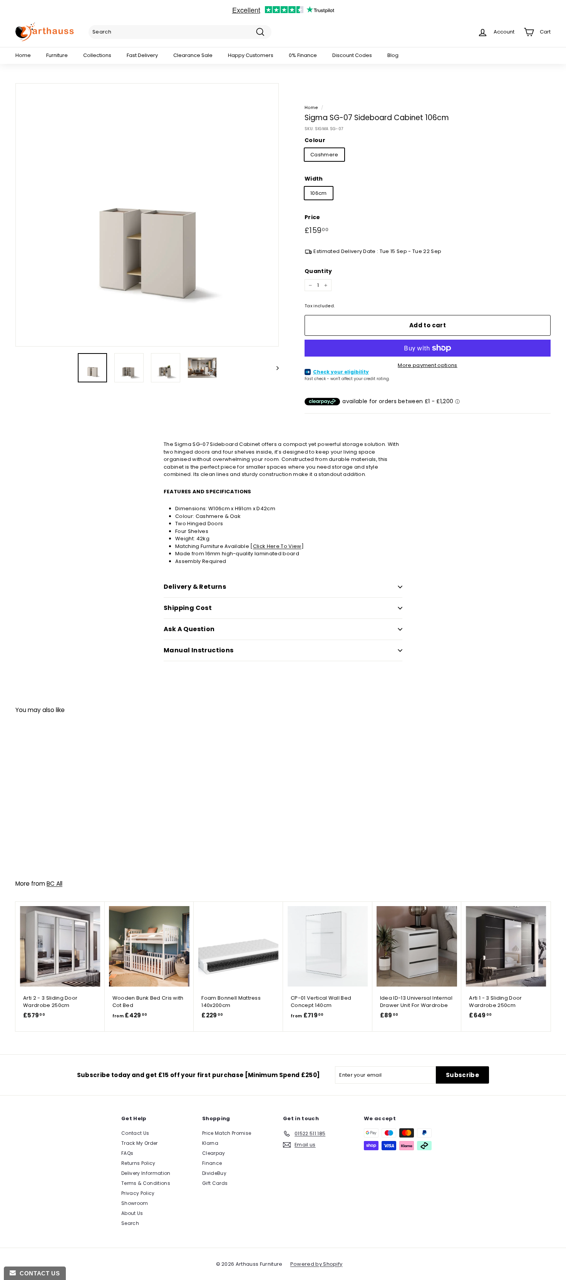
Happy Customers (250, 55)
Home (23, 55)
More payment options (427, 365)
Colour (315, 140)
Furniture (57, 55)
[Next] (274, 367)
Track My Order (139, 1143)
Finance (212, 1163)
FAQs (127, 1153)
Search (130, 1223)
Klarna (210, 1143)
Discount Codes (352, 55)
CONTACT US (38, 1273)
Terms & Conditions (145, 1183)
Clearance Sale (193, 55)
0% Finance (303, 55)
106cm (318, 193)
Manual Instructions (199, 650)
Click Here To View (277, 546)
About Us (132, 1213)
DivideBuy (214, 1173)
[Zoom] (147, 215)
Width (314, 179)
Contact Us (135, 1133)
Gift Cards (215, 1183)
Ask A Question (189, 629)
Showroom (134, 1203)
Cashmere (324, 154)
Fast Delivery (142, 55)
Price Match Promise (226, 1133)
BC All (54, 884)
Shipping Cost (188, 607)
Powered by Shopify (316, 1264)
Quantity (318, 271)
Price (312, 217)
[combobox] (180, 32)
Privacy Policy (138, 1193)
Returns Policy (138, 1163)
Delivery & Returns (195, 586)
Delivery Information (146, 1173)
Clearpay (213, 1153)
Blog (393, 55)
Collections (97, 55)
